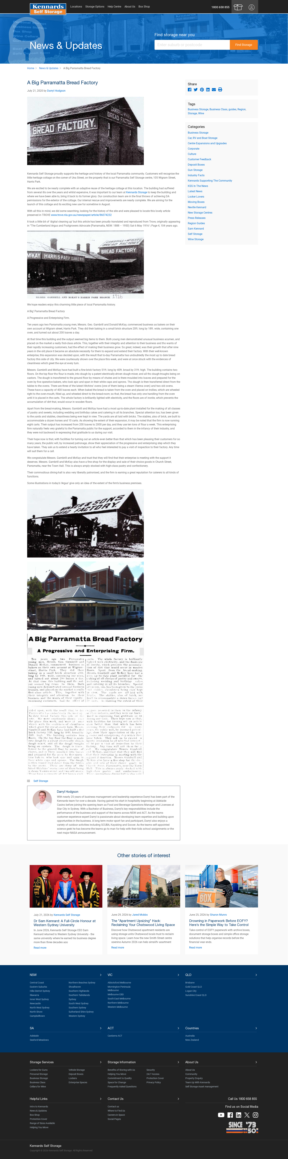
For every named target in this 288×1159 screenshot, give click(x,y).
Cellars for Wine (38, 1086)
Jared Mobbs (140, 914)
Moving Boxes (196, 202)
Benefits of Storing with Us (121, 1070)
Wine (201, 113)
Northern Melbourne (118, 1002)
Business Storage (198, 109)
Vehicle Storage (77, 1070)
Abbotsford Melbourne (119, 982)
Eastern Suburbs (38, 986)
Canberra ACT (115, 1035)
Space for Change (117, 1082)
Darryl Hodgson (56, 90)
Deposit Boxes (196, 164)
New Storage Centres (200, 212)
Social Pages (114, 1119)
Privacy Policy (153, 1082)
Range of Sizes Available (42, 1123)
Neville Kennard (197, 207)
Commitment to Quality (120, 1078)
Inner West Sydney (39, 999)
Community (191, 1074)
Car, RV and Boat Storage (202, 138)
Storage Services (42, 1062)
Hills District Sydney (40, 991)
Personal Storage (39, 1074)
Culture (192, 154)
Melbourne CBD (116, 994)
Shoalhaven (75, 986)
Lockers (73, 1078)
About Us (191, 1062)
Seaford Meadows (39, 1040)
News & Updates (48, 68)
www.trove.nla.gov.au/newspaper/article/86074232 (81, 215)
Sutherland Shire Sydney (81, 1011)
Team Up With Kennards (197, 1082)
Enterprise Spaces (78, 1082)
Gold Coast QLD (193, 986)
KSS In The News (198, 186)
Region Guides (196, 223)
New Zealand (192, 1040)
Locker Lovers (196, 196)
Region (242, 109)
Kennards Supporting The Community (210, 180)
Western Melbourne (118, 1007)
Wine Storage (196, 239)
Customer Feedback (199, 159)
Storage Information (122, 1062)
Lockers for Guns (39, 1070)
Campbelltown (37, 1016)
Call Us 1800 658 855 (242, 1099)
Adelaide (34, 1035)
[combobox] (192, 45)
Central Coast (37, 982)
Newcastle (35, 1003)
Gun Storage (195, 170)
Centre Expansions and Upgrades (207, 143)
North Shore (36, 1011)
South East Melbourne (119, 998)
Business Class (218, 109)
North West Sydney (40, 1007)
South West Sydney (78, 1003)
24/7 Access (152, 1074)
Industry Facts (196, 175)
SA (32, 1028)
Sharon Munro (218, 914)
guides (232, 109)
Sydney (72, 999)
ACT (111, 1028)
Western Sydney (77, 1016)
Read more (40, 947)
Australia (190, 1035)
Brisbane (189, 982)
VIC (110, 975)
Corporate (193, 148)
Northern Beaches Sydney (82, 982)
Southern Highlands (79, 991)
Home (30, 68)
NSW (33, 975)
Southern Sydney (77, 1007)
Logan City (190, 991)
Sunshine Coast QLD (195, 995)
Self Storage (41, 781)
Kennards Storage (136, 192)
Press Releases (197, 218)
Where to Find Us (116, 1110)
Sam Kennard (196, 228)
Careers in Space (116, 1115)
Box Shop (35, 1115)
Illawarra (34, 995)
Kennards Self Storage (67, 914)
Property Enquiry (194, 1078)
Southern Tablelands (79, 995)
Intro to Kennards (39, 1106)
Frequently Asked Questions (122, 1086)
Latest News (195, 191)
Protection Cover (155, 1078)
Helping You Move (117, 1074)
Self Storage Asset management (201, 1086)
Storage (192, 113)
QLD (188, 975)
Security (150, 1070)
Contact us (113, 1106)
